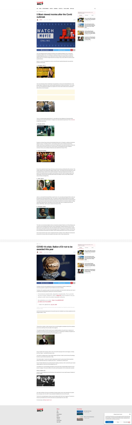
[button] (129, 414)
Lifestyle (60, 8)
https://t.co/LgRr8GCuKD (57, 300)
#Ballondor (59, 295)
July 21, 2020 (46, 19)
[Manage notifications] (129, 422)
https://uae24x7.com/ (48, 400)
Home (37, 11)
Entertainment (45, 8)
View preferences (126, 422)
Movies (45, 11)
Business (55, 8)
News (40, 8)
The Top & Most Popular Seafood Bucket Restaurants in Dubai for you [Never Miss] (90, 32)
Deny (118, 422)
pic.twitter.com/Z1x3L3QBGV (44, 301)
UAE (37, 8)
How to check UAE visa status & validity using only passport (90, 19)
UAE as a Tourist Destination (89, 416)
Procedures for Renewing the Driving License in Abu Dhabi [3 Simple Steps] (90, 38)
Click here (73, 119)
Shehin (41, 19)
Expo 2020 (72, 8)
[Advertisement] (63, 3)
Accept (109, 422)
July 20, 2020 (54, 304)
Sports (51, 8)
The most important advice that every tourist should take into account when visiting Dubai (90, 25)
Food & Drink (66, 8)
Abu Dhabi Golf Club (87, 411)
